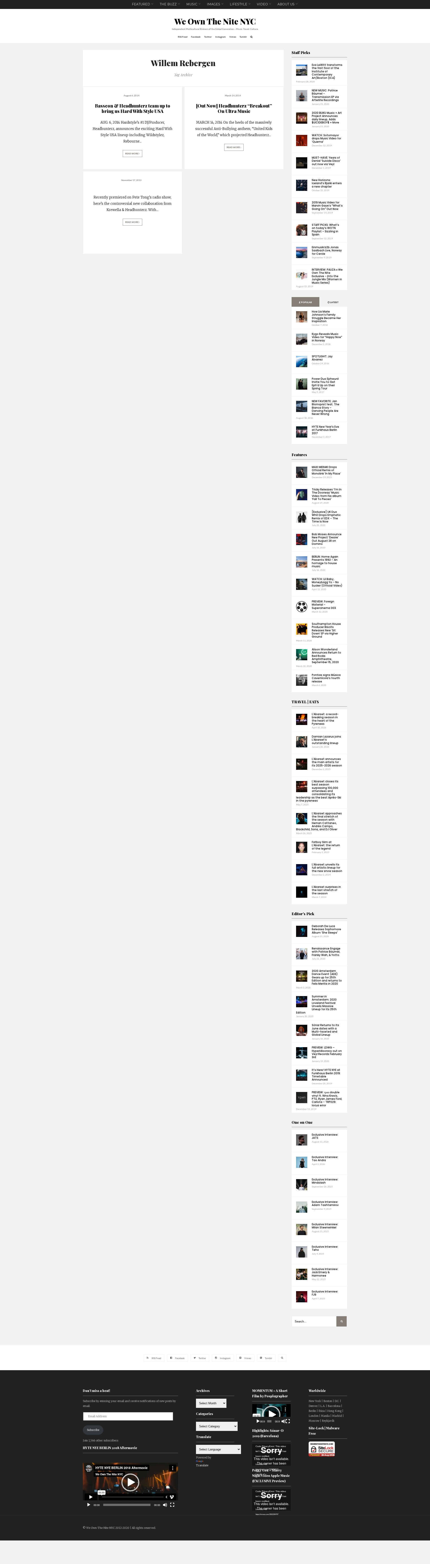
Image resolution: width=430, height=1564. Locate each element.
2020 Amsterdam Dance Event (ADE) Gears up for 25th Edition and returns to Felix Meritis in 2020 (327, 977)
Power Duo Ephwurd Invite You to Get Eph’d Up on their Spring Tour (325, 383)
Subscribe (93, 1430)
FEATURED (141, 4)
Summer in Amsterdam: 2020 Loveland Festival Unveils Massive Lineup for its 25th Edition (316, 1004)
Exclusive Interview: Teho (325, 1248)
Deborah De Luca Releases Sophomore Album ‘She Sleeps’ (326, 929)
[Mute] (165, 1505)
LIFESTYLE (238, 4)
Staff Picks (301, 52)
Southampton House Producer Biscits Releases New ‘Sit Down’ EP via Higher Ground (326, 630)
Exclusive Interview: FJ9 (325, 1293)
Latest (334, 302)
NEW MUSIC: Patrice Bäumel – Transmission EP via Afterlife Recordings (325, 95)
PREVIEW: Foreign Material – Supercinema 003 (324, 605)
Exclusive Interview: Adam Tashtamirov (325, 1203)
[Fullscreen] (172, 1505)
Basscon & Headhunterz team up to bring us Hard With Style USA (132, 108)
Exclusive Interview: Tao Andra (325, 1158)
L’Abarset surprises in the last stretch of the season (326, 890)
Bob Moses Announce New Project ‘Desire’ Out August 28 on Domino (327, 539)
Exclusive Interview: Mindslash (325, 1181)
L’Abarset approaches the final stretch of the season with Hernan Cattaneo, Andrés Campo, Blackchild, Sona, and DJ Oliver (319, 821)
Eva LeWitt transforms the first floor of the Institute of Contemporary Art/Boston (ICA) (327, 71)
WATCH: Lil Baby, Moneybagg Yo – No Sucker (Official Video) (327, 582)
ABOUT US (286, 4)
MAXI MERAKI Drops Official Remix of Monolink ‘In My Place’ (326, 470)
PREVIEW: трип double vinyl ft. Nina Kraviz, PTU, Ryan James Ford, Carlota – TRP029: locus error (327, 1098)
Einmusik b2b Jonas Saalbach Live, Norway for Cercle (327, 250)
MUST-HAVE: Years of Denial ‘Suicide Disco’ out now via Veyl (326, 161)
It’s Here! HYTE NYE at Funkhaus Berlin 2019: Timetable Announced (326, 1074)
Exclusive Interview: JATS (325, 1136)
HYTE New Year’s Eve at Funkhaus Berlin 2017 (325, 430)
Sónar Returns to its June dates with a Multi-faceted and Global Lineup (325, 1030)
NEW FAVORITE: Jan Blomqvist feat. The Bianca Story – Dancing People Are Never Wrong (325, 407)
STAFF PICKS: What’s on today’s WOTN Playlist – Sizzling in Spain (325, 229)
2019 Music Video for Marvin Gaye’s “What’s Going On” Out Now (327, 206)
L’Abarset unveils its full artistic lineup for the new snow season (327, 868)
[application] (130, 1482)
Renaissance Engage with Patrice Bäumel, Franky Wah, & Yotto (326, 952)
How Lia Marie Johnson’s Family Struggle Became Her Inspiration (326, 316)
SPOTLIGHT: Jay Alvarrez (322, 357)
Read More (132, 153)
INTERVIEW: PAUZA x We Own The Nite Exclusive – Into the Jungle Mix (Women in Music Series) (327, 276)
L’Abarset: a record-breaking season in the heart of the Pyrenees (325, 719)
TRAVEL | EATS (305, 701)
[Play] (88, 1505)
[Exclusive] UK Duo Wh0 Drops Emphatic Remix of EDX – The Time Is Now (326, 516)
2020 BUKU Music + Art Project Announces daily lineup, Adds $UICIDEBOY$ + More (327, 117)
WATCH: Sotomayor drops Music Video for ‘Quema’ (326, 138)
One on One (302, 1122)
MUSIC (191, 4)
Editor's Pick (303, 913)
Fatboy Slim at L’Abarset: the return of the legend (326, 845)
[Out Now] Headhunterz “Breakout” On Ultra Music (234, 108)
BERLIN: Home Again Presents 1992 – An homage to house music (325, 561)
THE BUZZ (168, 4)
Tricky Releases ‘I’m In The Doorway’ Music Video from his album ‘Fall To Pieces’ (327, 494)
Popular (306, 302)
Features (299, 454)
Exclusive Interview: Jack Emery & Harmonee (325, 1272)
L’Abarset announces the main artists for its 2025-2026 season (327, 762)
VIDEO (262, 4)
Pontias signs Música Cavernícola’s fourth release (326, 678)
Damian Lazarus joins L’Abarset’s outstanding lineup (326, 740)
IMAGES (213, 4)
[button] (130, 1482)
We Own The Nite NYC (215, 21)
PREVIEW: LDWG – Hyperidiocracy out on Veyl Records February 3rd (327, 1052)
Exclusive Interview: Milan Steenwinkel (325, 1225)
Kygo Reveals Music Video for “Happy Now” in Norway (327, 337)
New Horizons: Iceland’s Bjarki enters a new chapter (327, 183)
